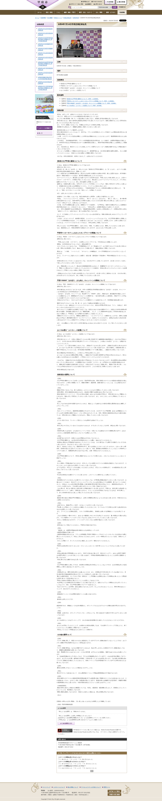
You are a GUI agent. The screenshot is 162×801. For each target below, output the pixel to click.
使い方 (41, 133)
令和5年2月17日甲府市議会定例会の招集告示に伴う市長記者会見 (45, 88)
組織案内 (89, 4)
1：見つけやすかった (66, 763)
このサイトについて (59, 787)
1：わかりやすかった (66, 768)
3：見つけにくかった (90, 763)
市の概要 (49, 18)
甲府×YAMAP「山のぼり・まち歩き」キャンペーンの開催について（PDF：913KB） (92, 103)
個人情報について (73, 787)
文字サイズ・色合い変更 (77, 4)
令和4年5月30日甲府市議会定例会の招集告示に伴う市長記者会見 (45, 39)
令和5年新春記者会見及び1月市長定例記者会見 (45, 78)
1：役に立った (64, 759)
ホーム (37, 18)
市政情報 (43, 18)
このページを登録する (45, 128)
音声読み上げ (86, 1)
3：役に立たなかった (86, 759)
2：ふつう (74, 759)
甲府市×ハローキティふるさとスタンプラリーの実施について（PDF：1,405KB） (91, 101)
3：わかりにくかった (90, 768)
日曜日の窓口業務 (114, 794)
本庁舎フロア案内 (114, 791)
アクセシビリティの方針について (91, 787)
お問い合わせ (98, 4)
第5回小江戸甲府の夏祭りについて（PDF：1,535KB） (83, 99)
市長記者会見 (67, 18)
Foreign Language (97, 1)
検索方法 (123, 7)
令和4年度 (76, 18)
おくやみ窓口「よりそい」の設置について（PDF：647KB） (84, 105)
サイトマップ (46, 787)
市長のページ (58, 18)
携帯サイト (107, 787)
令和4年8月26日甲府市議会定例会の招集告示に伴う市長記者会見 (45, 63)
